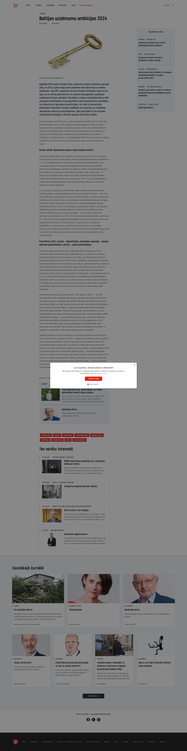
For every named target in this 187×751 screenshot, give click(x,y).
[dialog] (93, 375)
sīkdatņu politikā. (101, 373)
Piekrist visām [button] (93, 379)
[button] (93, 384)
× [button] (134, 365)
